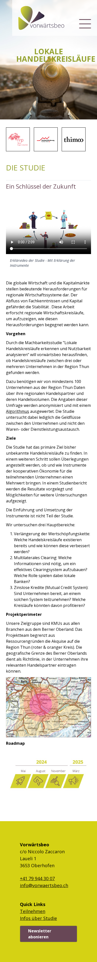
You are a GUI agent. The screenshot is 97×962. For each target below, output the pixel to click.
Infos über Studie (38, 918)
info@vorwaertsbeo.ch (44, 885)
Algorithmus (17, 411)
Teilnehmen (32, 911)
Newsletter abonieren (39, 934)
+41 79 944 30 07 (37, 878)
